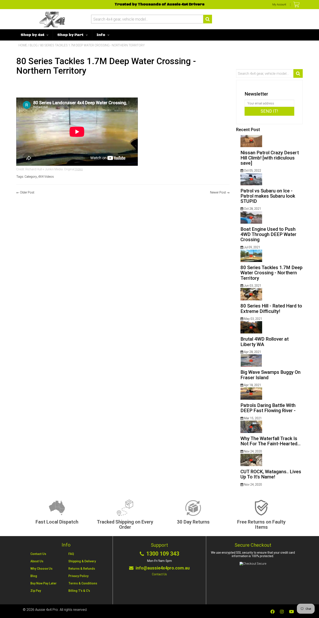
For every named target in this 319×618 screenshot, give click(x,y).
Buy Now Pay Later (43, 583)
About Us (36, 561)
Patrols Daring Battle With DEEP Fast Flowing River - (268, 408)
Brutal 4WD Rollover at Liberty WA (264, 341)
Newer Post (218, 192)
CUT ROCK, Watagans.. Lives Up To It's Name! (270, 474)
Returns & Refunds (81, 568)
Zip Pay (35, 590)
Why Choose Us (41, 568)
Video (78, 169)
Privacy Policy (78, 576)
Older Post (27, 192)
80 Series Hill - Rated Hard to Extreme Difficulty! (271, 308)
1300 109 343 (162, 554)
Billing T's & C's (79, 590)
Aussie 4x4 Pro (46, 610)
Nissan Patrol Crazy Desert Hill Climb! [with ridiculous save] (269, 158)
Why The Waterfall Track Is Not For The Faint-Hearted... (270, 441)
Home (22, 45)
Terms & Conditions (82, 583)
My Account (279, 4)
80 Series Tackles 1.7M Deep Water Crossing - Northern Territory (271, 273)
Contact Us (38, 554)
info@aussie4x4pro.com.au (163, 568)
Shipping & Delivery (82, 561)
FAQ (71, 554)
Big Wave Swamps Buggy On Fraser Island (270, 374)
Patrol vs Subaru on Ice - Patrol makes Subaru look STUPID (267, 196)
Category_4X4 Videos (39, 176)
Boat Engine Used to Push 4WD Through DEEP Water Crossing (268, 234)
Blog (34, 45)
